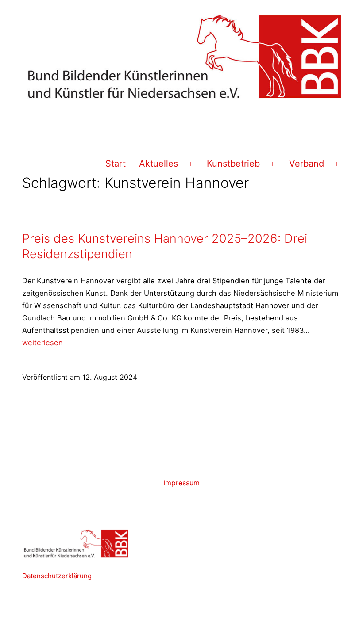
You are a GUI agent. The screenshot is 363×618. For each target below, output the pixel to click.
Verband (306, 163)
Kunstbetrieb (233, 163)
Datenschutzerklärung (57, 576)
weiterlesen (42, 342)
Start (115, 163)
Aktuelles (158, 163)
